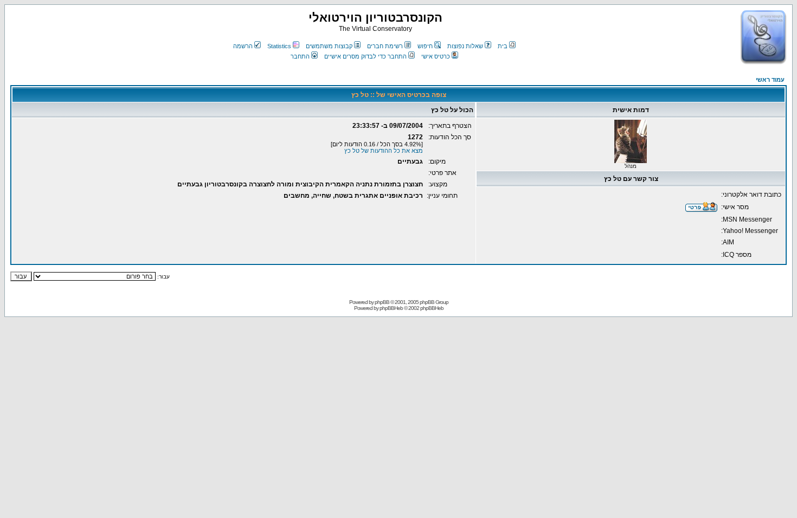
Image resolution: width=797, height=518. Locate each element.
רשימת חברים (385, 46)
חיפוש (425, 46)
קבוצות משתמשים (329, 46)
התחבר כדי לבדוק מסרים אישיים (365, 56)
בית (502, 46)
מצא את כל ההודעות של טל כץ (383, 150)
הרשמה (243, 46)
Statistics (279, 46)
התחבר (300, 56)
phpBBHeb (391, 308)
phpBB (382, 302)
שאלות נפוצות (465, 46)
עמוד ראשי (770, 79)
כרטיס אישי (435, 56)
